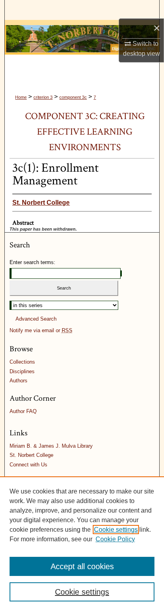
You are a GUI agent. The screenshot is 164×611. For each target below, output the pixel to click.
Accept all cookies (82, 566)
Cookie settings (116, 529)
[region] (82, 543)
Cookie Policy (115, 539)
